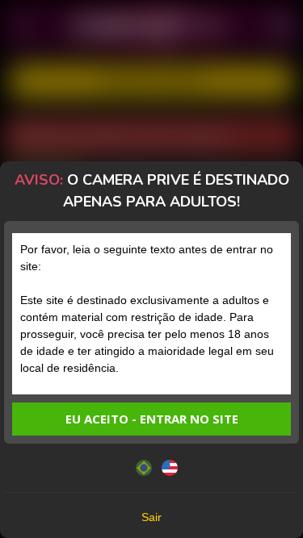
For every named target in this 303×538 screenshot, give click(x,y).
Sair (151, 517)
